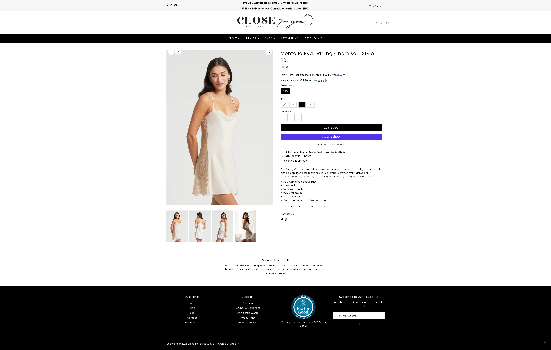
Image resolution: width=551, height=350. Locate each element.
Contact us (287, 214)
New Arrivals (290, 38)
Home (192, 303)
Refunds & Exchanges (247, 308)
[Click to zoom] (268, 52)
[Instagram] (171, 5)
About (233, 38)
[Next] (178, 52)
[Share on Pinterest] (286, 220)
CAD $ (377, 5)
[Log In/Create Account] (380, 23)
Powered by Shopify (227, 343)
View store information (295, 161)
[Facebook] (167, 5)
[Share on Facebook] (282, 220)
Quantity (286, 111)
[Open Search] (375, 23)
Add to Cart (331, 127)
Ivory (285, 90)
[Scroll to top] (545, 342)
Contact (192, 317)
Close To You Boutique (201, 343)
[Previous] (171, 52)
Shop (269, 38)
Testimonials (313, 38)
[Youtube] (176, 5)
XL (312, 105)
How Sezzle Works (247, 313)
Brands (251, 38)
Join (358, 324)
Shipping (248, 303)
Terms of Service (247, 322)
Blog (192, 313)
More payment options (331, 144)
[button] (331, 80)
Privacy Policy (248, 317)
